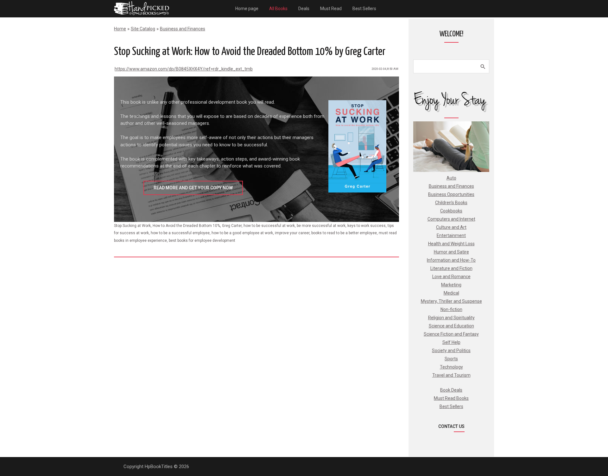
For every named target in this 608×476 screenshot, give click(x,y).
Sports (451, 358)
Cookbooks (451, 210)
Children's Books (451, 202)
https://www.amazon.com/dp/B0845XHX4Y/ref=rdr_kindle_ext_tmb (184, 68)
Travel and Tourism (451, 375)
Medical (451, 293)
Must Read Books (451, 398)
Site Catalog (143, 28)
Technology (451, 366)
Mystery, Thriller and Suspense (451, 301)
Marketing (451, 284)
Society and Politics (451, 350)
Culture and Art (451, 227)
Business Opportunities (451, 194)
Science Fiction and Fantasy (451, 334)
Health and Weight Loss (451, 243)
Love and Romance (451, 276)
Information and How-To (451, 260)
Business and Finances (182, 28)
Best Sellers (451, 406)
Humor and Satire (451, 251)
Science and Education (451, 325)
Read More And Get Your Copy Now (193, 187)
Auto (451, 177)
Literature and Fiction (451, 268)
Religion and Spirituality (451, 317)
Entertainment (451, 235)
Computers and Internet (451, 219)
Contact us (451, 426)
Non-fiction (451, 309)
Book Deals (451, 390)
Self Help (451, 342)
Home (120, 28)
